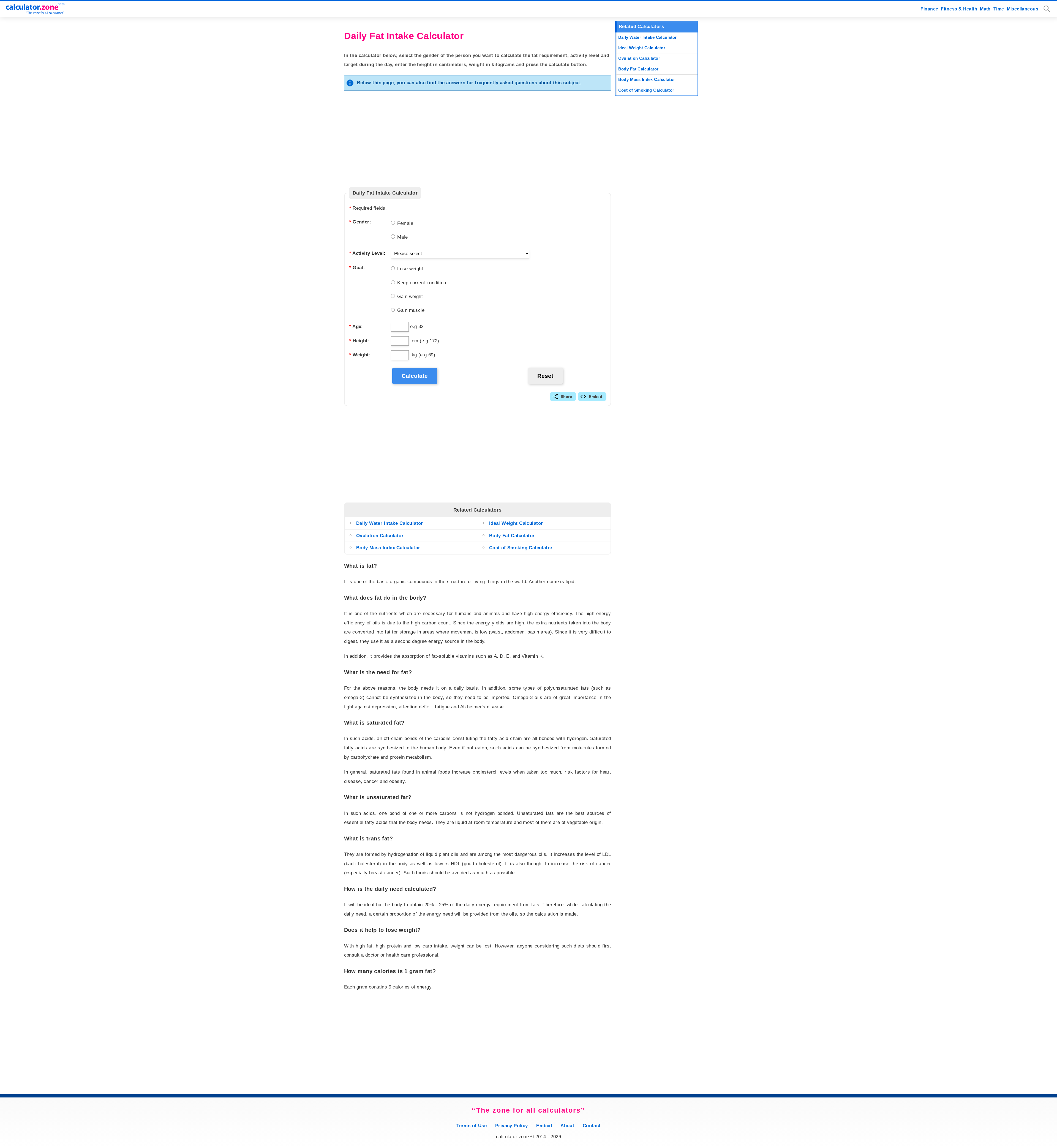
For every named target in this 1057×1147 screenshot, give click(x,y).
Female (404, 223)
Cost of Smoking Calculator (521, 547)
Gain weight (409, 296)
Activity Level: (367, 253)
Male (402, 237)
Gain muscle (410, 310)
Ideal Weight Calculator (516, 523)
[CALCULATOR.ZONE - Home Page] (33, 12)
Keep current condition (421, 282)
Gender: (360, 222)
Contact (592, 1125)
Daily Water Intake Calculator (389, 523)
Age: (356, 326)
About (567, 1125)
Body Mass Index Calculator (388, 547)
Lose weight (409, 268)
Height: (359, 340)
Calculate (415, 376)
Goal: (357, 267)
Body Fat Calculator (512, 535)
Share (566, 396)
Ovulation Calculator (380, 535)
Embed (595, 396)
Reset (545, 376)
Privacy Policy (511, 1125)
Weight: (360, 354)
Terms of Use (471, 1125)
